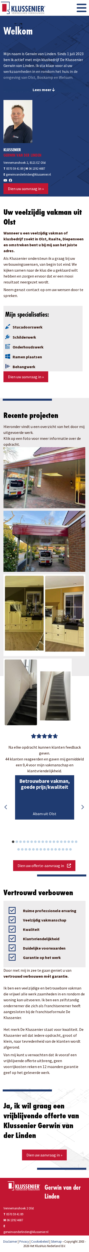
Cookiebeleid (40, 1241)
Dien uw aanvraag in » (26, 188)
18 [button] (78, 842)
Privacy (24, 1241)
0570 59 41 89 (13, 168)
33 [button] (73, 850)
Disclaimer (10, 1241)
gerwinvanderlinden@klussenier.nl (28, 174)
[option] (44, 797)
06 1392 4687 (37, 168)
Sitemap (56, 1241)
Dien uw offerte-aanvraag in (42, 865)
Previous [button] (5, 807)
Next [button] (82, 807)
